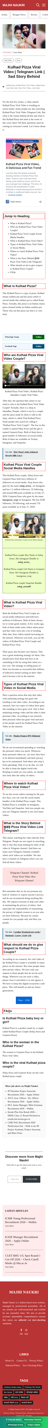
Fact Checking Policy (33, 1365)
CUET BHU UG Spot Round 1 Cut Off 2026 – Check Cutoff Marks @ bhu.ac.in (22, 1259)
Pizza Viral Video (24, 88)
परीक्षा (6, 1397)
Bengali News (19, 14)
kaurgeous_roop (24, 576)
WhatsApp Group (15, 1424)
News (18, 60)
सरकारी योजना (27, 1403)
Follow (39, 337)
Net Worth (8, 1392)
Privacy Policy (9, 1413)
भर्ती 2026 (14, 1397)
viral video (36, 88)
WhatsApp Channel (32, 1419)
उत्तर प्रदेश (19, 1392)
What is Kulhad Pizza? (20, 223)
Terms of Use (21, 1413)
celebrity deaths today (12, 1387)
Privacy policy (36, 1360)
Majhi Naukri (14, 5)
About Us (39, 1413)
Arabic (4, 14)
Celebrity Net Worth (33, 1387)
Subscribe (31, 1179)
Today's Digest (33, 1424)
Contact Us (22, 1360)
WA (26, 1334)
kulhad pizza (10, 85)
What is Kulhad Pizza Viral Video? (26, 240)
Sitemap (29, 1416)
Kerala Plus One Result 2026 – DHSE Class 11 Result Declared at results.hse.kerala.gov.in (24, 1115)
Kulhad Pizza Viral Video (25, 85)
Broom (34, 14)
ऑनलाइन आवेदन (32, 1392)
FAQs (13, 272)
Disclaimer (31, 1413)
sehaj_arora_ (24, 562)
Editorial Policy (13, 1365)
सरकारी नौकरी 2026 (11, 1403)
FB (21, 1334)
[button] (38, 5)
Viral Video (8, 60)
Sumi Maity (17, 52)
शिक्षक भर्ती (24, 1397)
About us (9, 1360)
